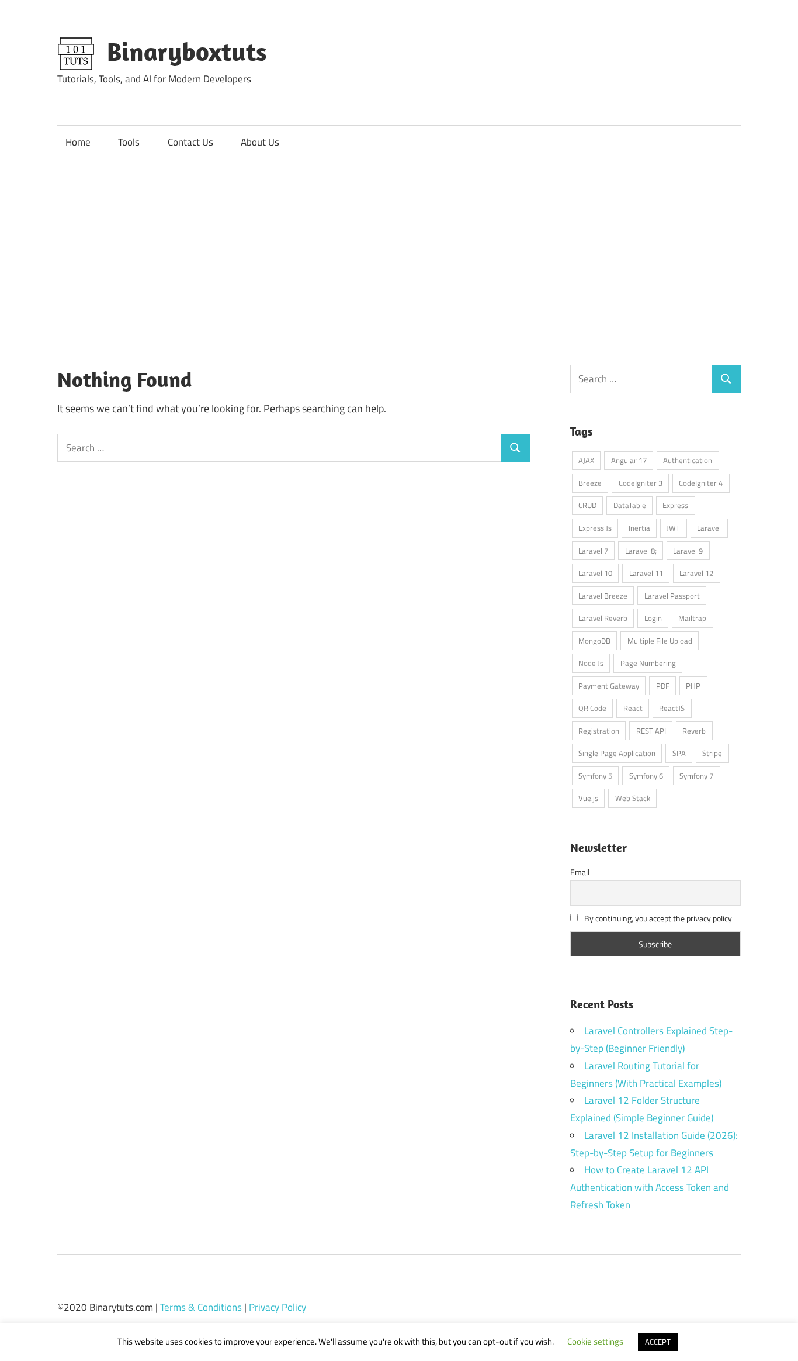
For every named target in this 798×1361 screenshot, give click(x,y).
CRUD (587, 505)
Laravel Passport (672, 596)
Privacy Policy (277, 1307)
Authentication (687, 460)
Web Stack (632, 798)
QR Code (592, 708)
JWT (673, 528)
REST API (651, 731)
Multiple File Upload (659, 641)
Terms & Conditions (201, 1307)
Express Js (595, 528)
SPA (679, 753)
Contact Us (190, 142)
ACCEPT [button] (658, 1342)
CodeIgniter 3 (640, 483)
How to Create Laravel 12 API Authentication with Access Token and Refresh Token (649, 1187)
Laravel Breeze (602, 596)
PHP (693, 686)
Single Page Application (616, 753)
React (633, 708)
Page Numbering (648, 663)
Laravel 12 (696, 573)
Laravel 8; (641, 551)
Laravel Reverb (602, 618)
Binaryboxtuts (187, 51)
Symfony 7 (696, 776)
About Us (260, 142)
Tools (129, 142)
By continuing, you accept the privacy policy (657, 918)
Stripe (712, 753)
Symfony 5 (595, 776)
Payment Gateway (608, 686)
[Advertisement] (399, 247)
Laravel (709, 528)
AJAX (586, 460)
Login (653, 618)
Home (78, 142)
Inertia (639, 528)
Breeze (590, 483)
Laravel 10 (595, 573)
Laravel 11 (646, 573)
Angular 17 (629, 460)
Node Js (590, 663)
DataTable (629, 505)
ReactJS (672, 708)
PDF (662, 686)
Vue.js (588, 798)
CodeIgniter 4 (701, 483)
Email (579, 872)
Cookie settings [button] (595, 1341)
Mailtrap (692, 618)
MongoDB (594, 641)
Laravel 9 (688, 551)
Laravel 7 (593, 551)
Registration (598, 731)
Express (675, 505)
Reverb (694, 731)
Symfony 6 (646, 776)
